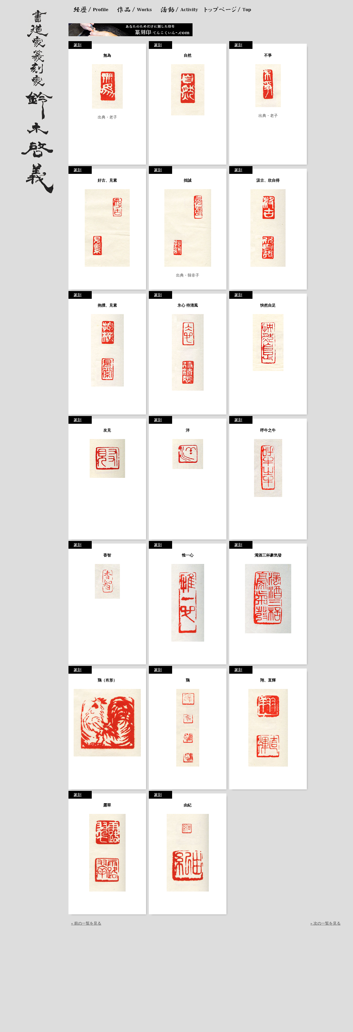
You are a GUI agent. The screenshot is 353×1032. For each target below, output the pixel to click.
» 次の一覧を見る (325, 923)
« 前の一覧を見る (86, 923)
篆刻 (77, 45)
